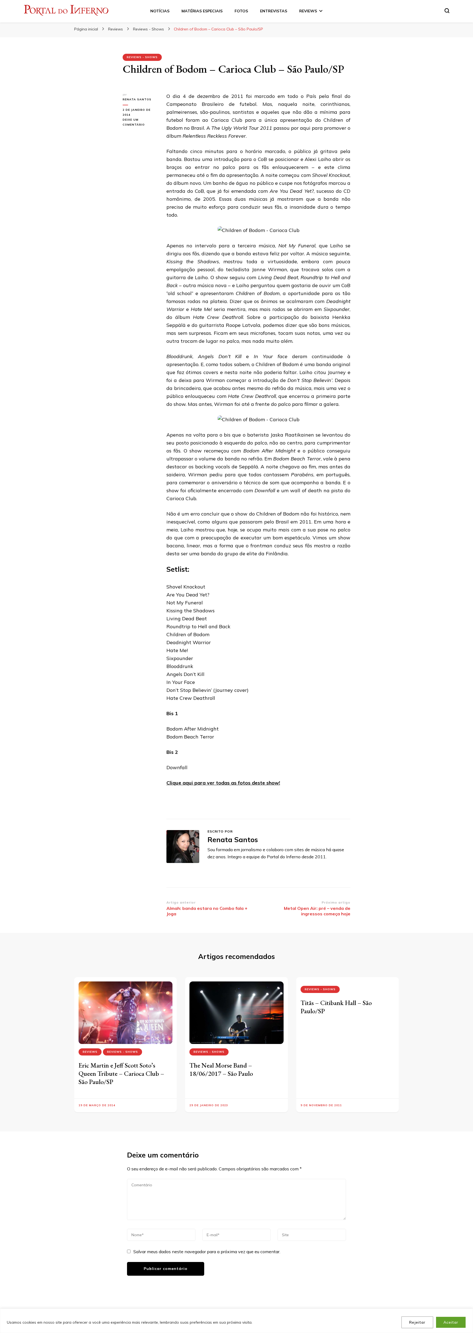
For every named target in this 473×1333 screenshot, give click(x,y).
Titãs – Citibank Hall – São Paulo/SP (336, 1006)
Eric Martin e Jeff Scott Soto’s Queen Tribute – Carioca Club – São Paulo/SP (121, 1073)
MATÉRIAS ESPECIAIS (202, 11)
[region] (236, 1321)
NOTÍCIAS (159, 11)
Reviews (90, 1052)
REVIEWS (308, 11)
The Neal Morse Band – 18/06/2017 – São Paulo (221, 1069)
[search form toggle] (447, 10)
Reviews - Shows (142, 57)
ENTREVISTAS (273, 11)
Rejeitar (417, 1322)
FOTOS (241, 11)
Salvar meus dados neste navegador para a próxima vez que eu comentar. (206, 1251)
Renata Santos (137, 99)
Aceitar (450, 1322)
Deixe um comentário (140, 122)
